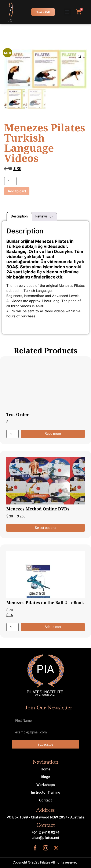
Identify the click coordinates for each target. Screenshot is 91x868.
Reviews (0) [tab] (44, 216)
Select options (45, 528)
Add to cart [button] (53, 627)
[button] (67, 12)
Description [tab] (19, 216)
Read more (53, 434)
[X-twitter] (56, 848)
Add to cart (17, 191)
